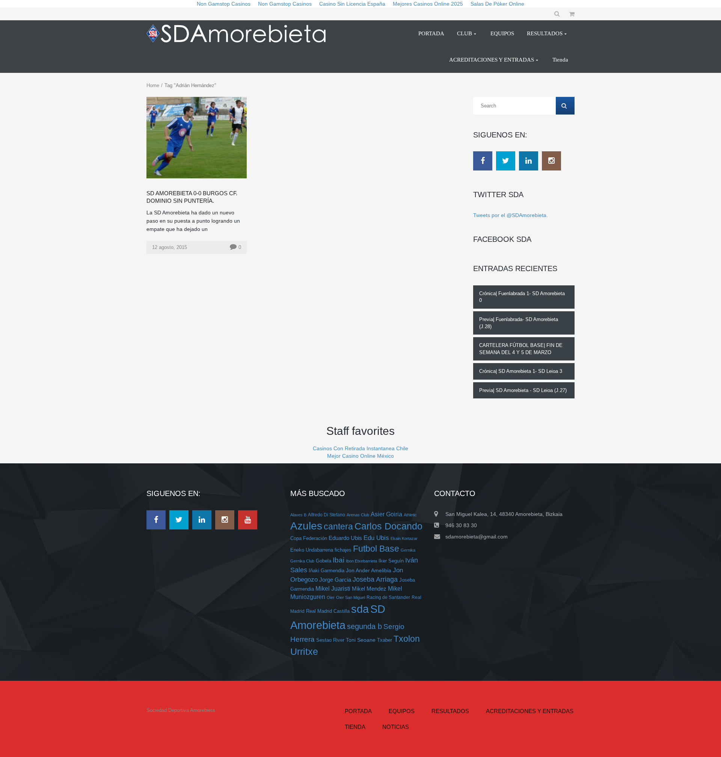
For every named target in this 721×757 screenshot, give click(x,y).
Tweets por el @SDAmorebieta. (510, 215)
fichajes (343, 550)
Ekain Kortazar (404, 538)
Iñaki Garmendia (326, 570)
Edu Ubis (376, 537)
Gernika (408, 550)
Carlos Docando (388, 526)
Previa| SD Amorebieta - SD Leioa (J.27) (523, 390)
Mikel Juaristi (332, 588)
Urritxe (304, 651)
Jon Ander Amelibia (368, 570)
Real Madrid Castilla (328, 611)
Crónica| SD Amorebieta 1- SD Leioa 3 (520, 371)
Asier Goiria (386, 514)
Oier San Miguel (350, 597)
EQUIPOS (402, 711)
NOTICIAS (395, 727)
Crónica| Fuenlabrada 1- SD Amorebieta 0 (522, 297)
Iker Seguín (391, 561)
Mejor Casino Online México (360, 456)
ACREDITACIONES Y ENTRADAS (529, 711)
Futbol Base (376, 548)
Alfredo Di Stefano (326, 514)
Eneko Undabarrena (311, 550)
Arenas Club (358, 515)
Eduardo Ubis (345, 538)
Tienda (355, 727)
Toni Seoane (361, 640)
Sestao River (330, 640)
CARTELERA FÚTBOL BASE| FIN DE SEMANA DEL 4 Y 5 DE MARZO (521, 348)
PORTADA (358, 711)
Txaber (384, 640)
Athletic (410, 515)
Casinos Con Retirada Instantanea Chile (360, 448)
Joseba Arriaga (375, 579)
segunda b (364, 626)
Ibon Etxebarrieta (361, 561)
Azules (306, 526)
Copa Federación (308, 538)
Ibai (338, 560)
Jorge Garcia (335, 579)
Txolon (407, 639)
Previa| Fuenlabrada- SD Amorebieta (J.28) (518, 323)
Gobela (323, 561)
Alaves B (298, 515)
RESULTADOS (450, 711)
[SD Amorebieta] (239, 33)
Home (152, 85)
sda (360, 609)
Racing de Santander (388, 597)
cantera (338, 526)
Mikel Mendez (369, 589)
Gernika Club (302, 561)
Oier (331, 597)
